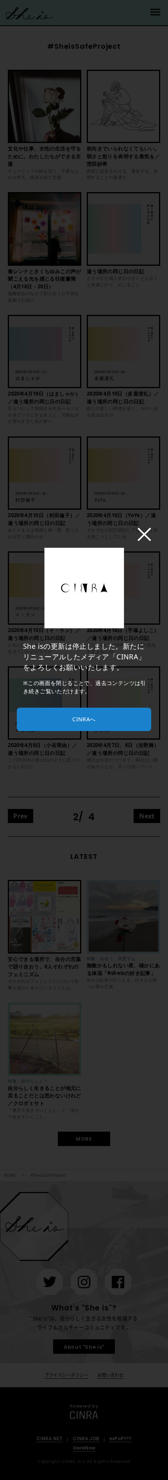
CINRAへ (83, 719)
